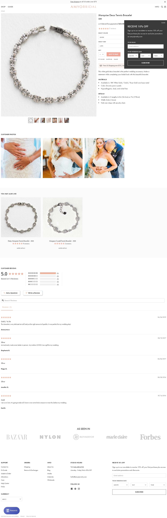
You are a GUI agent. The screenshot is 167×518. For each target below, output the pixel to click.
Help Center (5, 483)
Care (2, 480)
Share (116, 59)
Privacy (22, 516)
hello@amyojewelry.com (79, 477)
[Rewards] (12, 510)
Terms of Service (31, 516)
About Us (50, 467)
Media (49, 474)
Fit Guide (101, 59)
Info (157, 7)
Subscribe (139, 492)
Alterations (4, 477)
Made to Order (6, 474)
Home (3, 11)
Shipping (109, 59)
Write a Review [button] (34, 293)
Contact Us (4, 467)
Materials (50, 477)
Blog (48, 470)
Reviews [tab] (5, 307)
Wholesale (50, 480)
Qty (99, 50)
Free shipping (74, 2)
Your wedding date (119, 480)
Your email (132, 42)
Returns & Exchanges (31, 470)
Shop (3, 7)
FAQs (3, 487)
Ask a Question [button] (11, 293)
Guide (10, 7)
